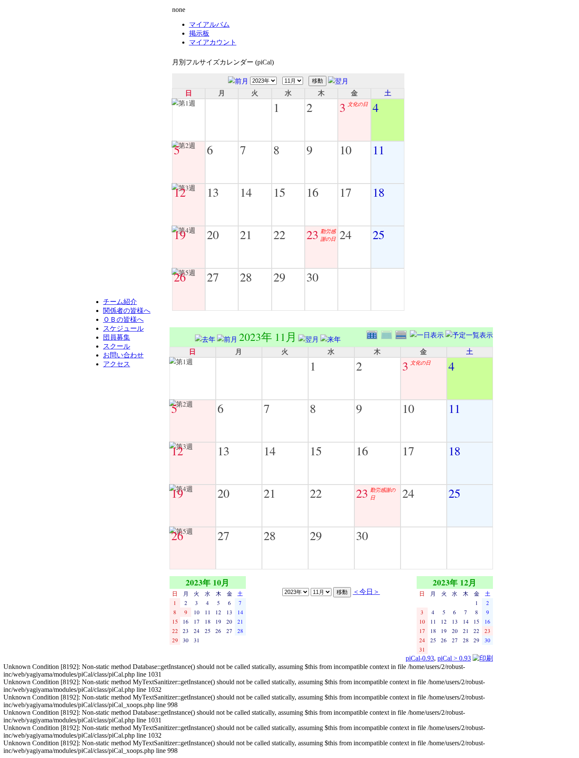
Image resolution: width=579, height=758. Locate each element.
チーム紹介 (120, 301)
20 (213, 234)
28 (246, 277)
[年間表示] (374, 333)
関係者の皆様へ (126, 310)
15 (279, 192)
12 (180, 192)
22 (279, 234)
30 (312, 277)
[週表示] (402, 333)
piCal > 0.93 (454, 658)
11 (378, 150)
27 (213, 277)
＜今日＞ (366, 591)
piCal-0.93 (420, 658)
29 (279, 277)
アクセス (116, 364)
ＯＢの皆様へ (123, 319)
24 (345, 234)
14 (246, 192)
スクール (116, 346)
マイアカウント (213, 42)
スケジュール (123, 328)
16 (312, 192)
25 (378, 234)
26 (180, 277)
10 (345, 150)
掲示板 (199, 33)
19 (180, 234)
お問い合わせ (123, 355)
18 (378, 192)
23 (312, 234)
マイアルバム (209, 24)
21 (246, 234)
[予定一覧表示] (469, 333)
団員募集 (116, 337)
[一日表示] (427, 333)
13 (213, 192)
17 (345, 192)
